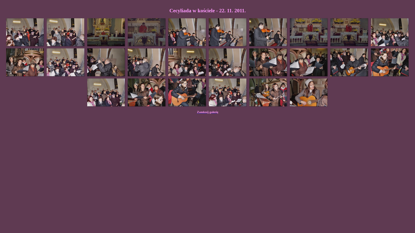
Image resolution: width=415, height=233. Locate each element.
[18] (308, 62)
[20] (389, 62)
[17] (268, 62)
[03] (106, 32)
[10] (389, 32)
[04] (146, 32)
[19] (349, 62)
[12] (65, 62)
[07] (268, 32)
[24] (227, 92)
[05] (187, 32)
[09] (349, 32)
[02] (65, 32)
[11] (25, 62)
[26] (308, 92)
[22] (146, 92)
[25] (268, 92)
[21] (106, 92)
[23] (187, 92)
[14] (146, 62)
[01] (25, 32)
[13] (106, 62)
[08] (308, 32)
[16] (227, 62)
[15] (187, 62)
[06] (227, 32)
